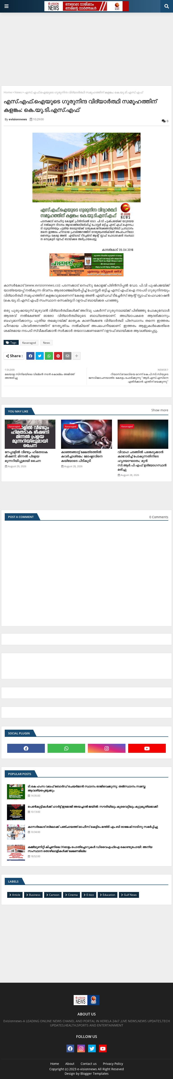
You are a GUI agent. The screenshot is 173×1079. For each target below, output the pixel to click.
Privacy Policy (113, 1063)
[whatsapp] (66, 748)
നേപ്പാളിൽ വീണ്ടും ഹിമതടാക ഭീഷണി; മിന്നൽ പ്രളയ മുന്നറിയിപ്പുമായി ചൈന (26, 456)
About (69, 1063)
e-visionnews (87, 1069)
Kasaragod (29, 343)
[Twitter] (40, 356)
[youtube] (147, 748)
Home (8, 92)
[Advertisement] (87, 47)
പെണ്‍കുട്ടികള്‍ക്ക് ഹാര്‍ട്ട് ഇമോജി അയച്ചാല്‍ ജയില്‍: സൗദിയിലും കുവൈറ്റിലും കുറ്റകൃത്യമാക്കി (93, 806)
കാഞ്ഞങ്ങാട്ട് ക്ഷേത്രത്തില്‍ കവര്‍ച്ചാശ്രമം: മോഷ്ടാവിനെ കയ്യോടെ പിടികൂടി (81, 456)
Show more (159, 410)
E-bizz (90, 895)
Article (16, 895)
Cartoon (54, 895)
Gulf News (130, 895)
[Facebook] (30, 356)
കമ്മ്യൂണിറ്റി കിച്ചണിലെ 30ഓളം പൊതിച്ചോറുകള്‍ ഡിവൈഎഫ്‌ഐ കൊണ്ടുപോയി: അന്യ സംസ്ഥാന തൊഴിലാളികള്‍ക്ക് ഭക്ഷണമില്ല (90, 849)
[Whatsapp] (49, 356)
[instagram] (107, 748)
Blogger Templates (94, 1073)
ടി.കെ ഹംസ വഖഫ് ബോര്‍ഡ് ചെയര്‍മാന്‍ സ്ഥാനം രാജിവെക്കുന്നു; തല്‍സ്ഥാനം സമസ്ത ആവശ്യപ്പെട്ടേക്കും (87, 788)
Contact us (89, 1063)
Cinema (73, 895)
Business (34, 895)
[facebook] (26, 748)
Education (109, 895)
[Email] (67, 356)
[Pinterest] (58, 356)
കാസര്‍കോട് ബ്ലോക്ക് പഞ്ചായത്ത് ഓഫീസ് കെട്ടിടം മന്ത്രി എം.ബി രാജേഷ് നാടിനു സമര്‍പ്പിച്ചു (93, 827)
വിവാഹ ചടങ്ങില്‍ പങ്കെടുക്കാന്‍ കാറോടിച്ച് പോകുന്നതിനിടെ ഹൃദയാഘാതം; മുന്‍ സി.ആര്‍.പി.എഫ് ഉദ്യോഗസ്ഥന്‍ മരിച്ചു (142, 460)
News (18, 92)
